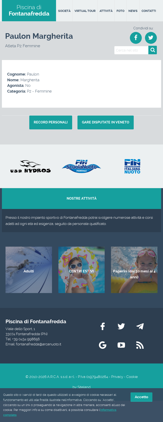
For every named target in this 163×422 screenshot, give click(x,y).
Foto (120, 11)
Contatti (149, 11)
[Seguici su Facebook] (102, 326)
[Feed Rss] (140, 345)
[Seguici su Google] (102, 345)
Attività (106, 11)
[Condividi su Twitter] (151, 38)
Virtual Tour (85, 11)
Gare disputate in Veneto (105, 122)
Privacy (117, 377)
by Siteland (81, 387)
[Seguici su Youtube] (121, 345)
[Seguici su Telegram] (140, 326)
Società (64, 11)
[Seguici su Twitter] (121, 326)
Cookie (132, 377)
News (133, 11)
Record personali (51, 122)
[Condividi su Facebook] (136, 38)
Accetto (141, 397)
